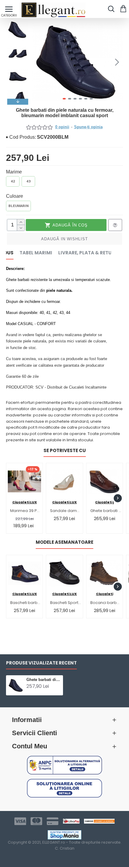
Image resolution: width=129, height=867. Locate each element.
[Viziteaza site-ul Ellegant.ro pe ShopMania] (64, 834)
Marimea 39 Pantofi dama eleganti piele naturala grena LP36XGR (25, 510)
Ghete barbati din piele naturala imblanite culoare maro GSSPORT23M (105, 510)
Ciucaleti (104, 593)
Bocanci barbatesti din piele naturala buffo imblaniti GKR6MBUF (105, 602)
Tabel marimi (36, 253)
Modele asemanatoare (64, 542)
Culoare (14, 196)
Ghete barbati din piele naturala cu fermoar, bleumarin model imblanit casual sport (43, 679)
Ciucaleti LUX (24, 502)
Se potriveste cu (65, 451)
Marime (14, 171)
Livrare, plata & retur (86, 253)
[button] (38, 62)
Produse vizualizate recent (41, 663)
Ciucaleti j (104, 502)
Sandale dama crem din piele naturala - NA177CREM (65, 510)
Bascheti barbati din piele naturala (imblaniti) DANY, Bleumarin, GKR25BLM (25, 602)
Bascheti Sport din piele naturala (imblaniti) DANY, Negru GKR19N (65, 602)
